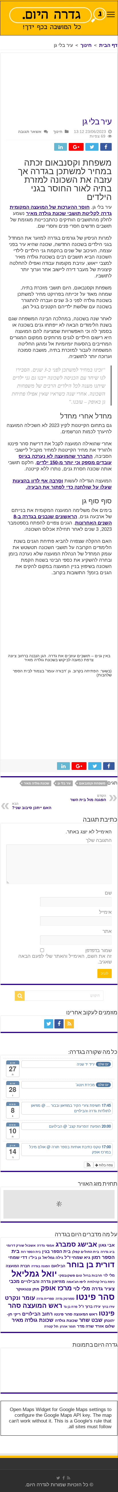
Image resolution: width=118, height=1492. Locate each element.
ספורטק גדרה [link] (65, 1298)
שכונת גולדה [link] (66, 1320)
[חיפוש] (20, 996)
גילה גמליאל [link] (52, 1257)
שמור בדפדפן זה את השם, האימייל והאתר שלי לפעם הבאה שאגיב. (65, 956)
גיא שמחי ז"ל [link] (77, 1257)
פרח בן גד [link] (70, 1306)
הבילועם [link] (58, 1266)
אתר (107, 931)
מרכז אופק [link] (56, 1288)
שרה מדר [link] (85, 1326)
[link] (111, 15)
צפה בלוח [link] (105, 1164)
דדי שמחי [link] (17, 1257)
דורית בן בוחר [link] (91, 1264)
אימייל (105, 912)
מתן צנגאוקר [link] (27, 1289)
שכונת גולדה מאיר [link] (36, 783)
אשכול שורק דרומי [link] (21, 1245)
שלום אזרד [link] (105, 1326)
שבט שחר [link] (91, 1320)
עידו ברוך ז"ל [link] (90, 1306)
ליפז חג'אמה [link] (76, 1282)
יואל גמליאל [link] (34, 1273)
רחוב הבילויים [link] (37, 1314)
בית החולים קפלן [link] (85, 1252)
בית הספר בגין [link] (56, 1251)
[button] (88, 1165)
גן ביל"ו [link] (35, 1257)
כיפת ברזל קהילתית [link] (101, 1282)
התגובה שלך (99, 840)
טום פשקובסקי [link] (70, 1276)
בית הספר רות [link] (31, 1251)
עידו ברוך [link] (108, 1306)
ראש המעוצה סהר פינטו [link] (75, 1314)
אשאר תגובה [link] (30, 131)
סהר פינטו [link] (95, 1297)
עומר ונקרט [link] (20, 1298)
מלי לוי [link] (81, 1289)
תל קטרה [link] (51, 1326)
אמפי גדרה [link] (45, 1245)
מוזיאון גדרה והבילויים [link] (43, 1281)
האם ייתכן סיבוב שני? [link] (31, 806)
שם (108, 893)
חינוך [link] (86, 45)
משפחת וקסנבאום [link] (92, 783)
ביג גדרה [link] (108, 1252)
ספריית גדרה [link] (45, 1298)
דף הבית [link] (108, 45)
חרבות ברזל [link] (92, 1276)
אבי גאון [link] (107, 1245)
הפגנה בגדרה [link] (40, 1266)
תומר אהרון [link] (68, 1326)
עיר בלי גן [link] (64, 783)
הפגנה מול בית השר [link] (88, 798)
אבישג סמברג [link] (76, 1244)
